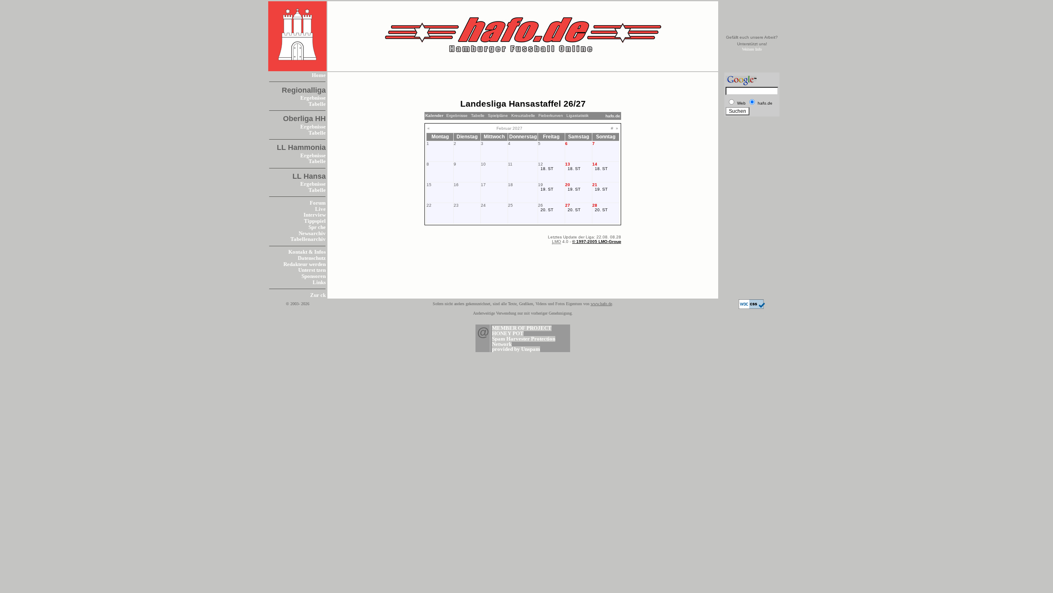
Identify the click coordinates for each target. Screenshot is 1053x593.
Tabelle (317, 104)
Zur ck (318, 295)
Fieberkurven (550, 115)
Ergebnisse (313, 98)
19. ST (546, 189)
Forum (318, 203)
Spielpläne (498, 115)
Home (319, 75)
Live (320, 209)
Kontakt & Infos (307, 252)
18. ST (546, 168)
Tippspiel (315, 221)
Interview (315, 215)
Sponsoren (314, 276)
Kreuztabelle (523, 115)
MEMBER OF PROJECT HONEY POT (522, 330)
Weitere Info (752, 49)
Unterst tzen (312, 270)
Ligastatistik (577, 115)
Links (319, 282)
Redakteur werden (304, 264)
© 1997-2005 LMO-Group (596, 241)
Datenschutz (312, 258)
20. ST (546, 210)
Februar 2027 (509, 128)
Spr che (317, 227)
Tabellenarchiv (308, 239)
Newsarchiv (312, 233)
